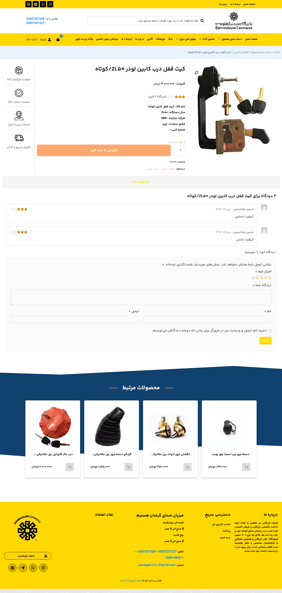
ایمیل (134, 311)
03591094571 (175, 557)
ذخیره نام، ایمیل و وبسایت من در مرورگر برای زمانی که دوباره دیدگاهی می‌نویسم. (209, 330)
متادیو (124, 580)
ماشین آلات (209, 39)
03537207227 (35, 23)
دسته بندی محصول (232, 39)
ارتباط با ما (235, 4)
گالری (150, 39)
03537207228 (35, 19)
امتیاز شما (263, 271)
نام (267, 311)
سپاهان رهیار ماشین (107, 39)
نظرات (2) (139, 182)
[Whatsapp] (43, 4)
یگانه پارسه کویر (84, 39)
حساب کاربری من (221, 524)
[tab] (141, 182)
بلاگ (170, 39)
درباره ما (223, 4)
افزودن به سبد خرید (104, 150)
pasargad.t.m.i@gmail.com (157, 565)
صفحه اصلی (249, 4)
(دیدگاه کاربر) (157, 97)
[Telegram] (36, 4)
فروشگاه (160, 39)
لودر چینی (152, 169)
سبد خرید (225, 537)
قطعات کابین (240, 52)
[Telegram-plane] (23, 568)
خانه (277, 52)
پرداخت (227, 531)
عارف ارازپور (135, 580)
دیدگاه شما (262, 285)
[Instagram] (50, 4)
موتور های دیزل (187, 39)
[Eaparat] (28, 4)
